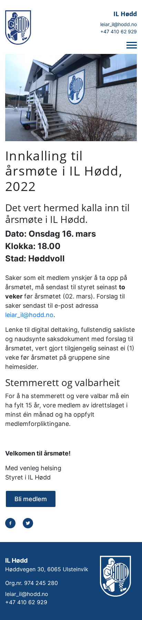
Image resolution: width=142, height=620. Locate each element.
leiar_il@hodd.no (118, 24)
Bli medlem (30, 499)
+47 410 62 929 (118, 31)
